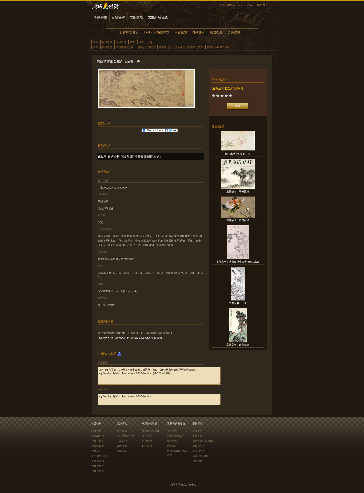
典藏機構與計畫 (125, 47)
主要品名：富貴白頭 (237, 220)
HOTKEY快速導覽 (156, 32)
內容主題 (180, 32)
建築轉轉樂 (97, 445)
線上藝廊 (172, 440)
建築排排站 (97, 440)
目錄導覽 (118, 17)
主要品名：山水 (238, 303)
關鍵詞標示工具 (176, 435)
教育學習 (147, 435)
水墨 (150, 42)
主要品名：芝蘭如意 (237, 344)
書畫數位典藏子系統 (218, 47)
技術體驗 (136, 17)
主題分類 (122, 440)
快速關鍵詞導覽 (125, 435)
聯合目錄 (122, 430)
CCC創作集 (98, 435)
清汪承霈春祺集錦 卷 (237, 153)
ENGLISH (261, 5)
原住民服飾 (97, 471)
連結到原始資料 (109, 156)
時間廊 (171, 445)
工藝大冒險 (97, 460)
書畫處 (162, 47)
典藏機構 (198, 32)
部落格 (231, 5)
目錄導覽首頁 (129, 32)
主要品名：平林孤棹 (237, 191)
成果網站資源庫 (151, 430)
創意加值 (147, 445)
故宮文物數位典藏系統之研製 (186, 47)
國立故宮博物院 (146, 47)
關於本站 (198, 435)
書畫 (132, 42)
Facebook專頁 (245, 5)
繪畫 (141, 42)
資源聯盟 (234, 32)
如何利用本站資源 (203, 440)
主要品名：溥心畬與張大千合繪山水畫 (237, 261)
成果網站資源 (157, 17)
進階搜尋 (216, 32)
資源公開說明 (200, 455)
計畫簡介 (198, 430)
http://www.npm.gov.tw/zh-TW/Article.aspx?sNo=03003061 (131, 337)
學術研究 (147, 440)
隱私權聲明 (199, 450)
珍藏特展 (100, 17)
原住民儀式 (97, 466)
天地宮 (95, 450)
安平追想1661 (99, 455)
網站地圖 (198, 460)
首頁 (222, 5)
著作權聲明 (199, 445)
